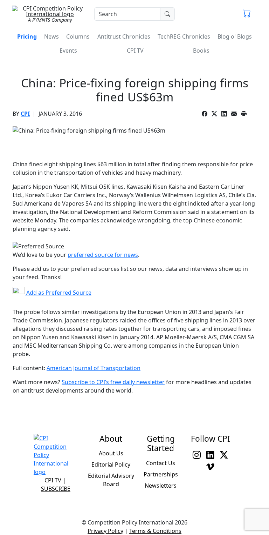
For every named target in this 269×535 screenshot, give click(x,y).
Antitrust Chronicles (123, 36)
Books (201, 50)
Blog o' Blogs (235, 36)
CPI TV (135, 50)
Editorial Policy (110, 464)
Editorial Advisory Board (111, 480)
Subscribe (55, 489)
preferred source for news (103, 255)
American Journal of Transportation (93, 368)
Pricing (27, 36)
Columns (78, 36)
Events (68, 50)
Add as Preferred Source (58, 292)
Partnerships (161, 474)
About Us (111, 453)
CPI (25, 114)
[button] (247, 14)
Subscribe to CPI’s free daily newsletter (113, 382)
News (51, 36)
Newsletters (161, 485)
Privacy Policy (105, 531)
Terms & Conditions (155, 531)
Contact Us (160, 463)
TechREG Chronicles (184, 36)
